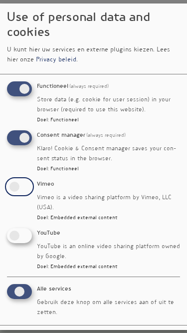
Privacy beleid (56, 60)
